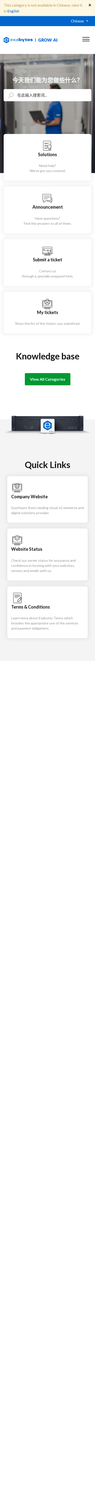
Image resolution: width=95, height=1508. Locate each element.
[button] (85, 38)
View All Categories (47, 379)
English (13, 11)
